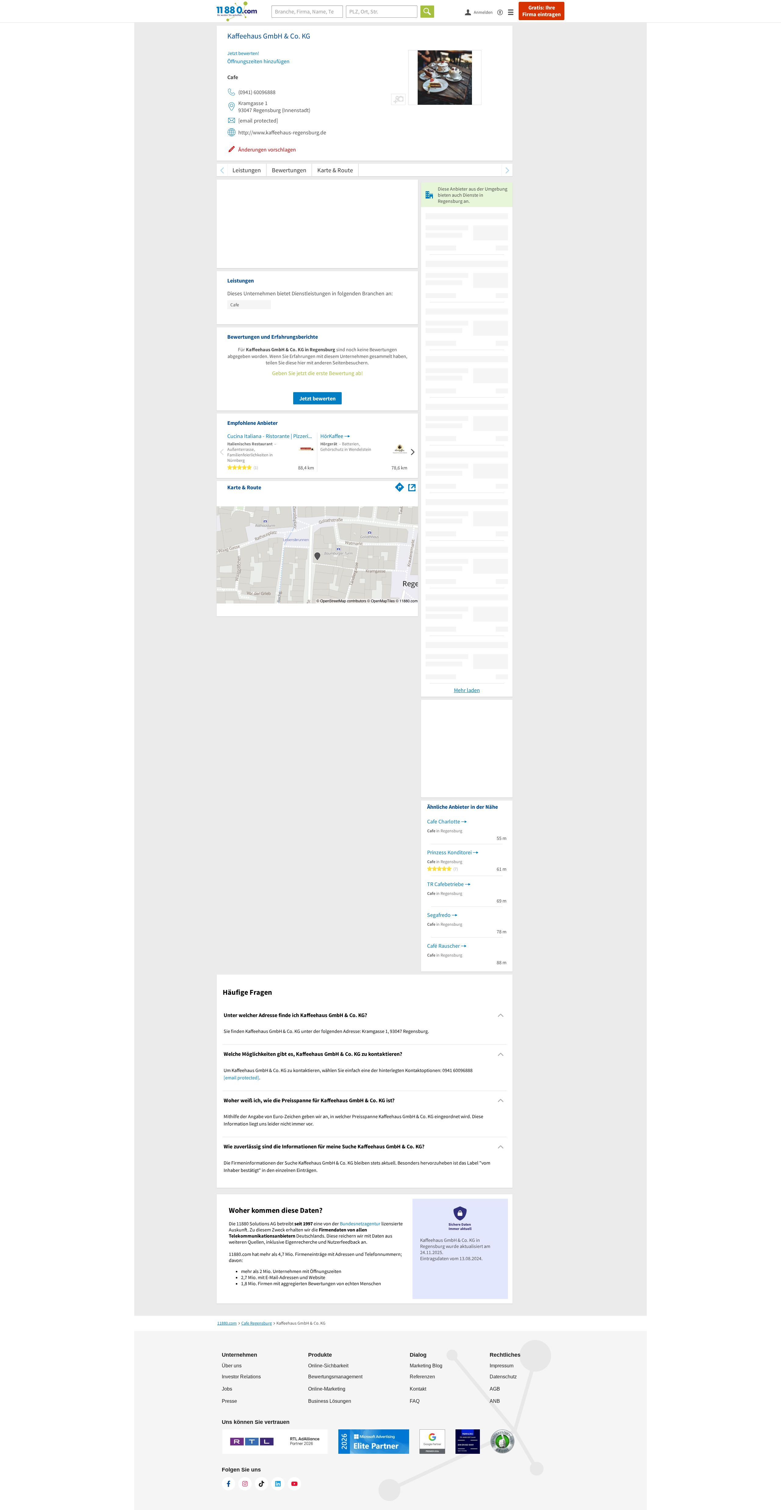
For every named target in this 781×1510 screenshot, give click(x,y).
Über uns (232, 1365)
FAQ (414, 1401)
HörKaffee (331, 436)
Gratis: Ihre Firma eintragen (541, 11)
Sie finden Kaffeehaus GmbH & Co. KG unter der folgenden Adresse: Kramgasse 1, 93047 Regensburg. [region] (326, 1031)
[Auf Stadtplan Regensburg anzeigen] (412, 487)
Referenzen (422, 1376)
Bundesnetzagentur (360, 1223)
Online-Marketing (326, 1388)
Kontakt (418, 1388)
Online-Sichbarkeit (328, 1365)
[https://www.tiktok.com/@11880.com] (261, 1483)
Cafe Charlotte (443, 821)
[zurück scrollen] (222, 170)
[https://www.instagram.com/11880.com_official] (245, 1483)
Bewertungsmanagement (335, 1376)
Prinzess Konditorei (449, 852)
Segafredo (439, 914)
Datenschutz (503, 1376)
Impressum (501, 1365)
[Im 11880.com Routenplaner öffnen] (399, 486)
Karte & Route (335, 170)
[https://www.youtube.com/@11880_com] (294, 1483)
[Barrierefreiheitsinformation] (502, 11)
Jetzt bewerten (317, 398)
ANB (495, 1401)
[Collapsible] (501, 1015)
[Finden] (427, 11)
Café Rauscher (443, 945)
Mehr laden (467, 690)
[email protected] (241, 1077)
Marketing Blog (426, 1365)
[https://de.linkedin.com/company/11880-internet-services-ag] (278, 1483)
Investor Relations (241, 1376)
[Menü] (513, 11)
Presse (229, 1401)
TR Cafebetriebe (445, 884)
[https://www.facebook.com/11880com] (228, 1483)
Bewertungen (289, 170)
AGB (495, 1388)
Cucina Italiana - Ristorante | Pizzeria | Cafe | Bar (270, 436)
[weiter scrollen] (507, 170)
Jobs (227, 1388)
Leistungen (246, 170)
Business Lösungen (329, 1401)
